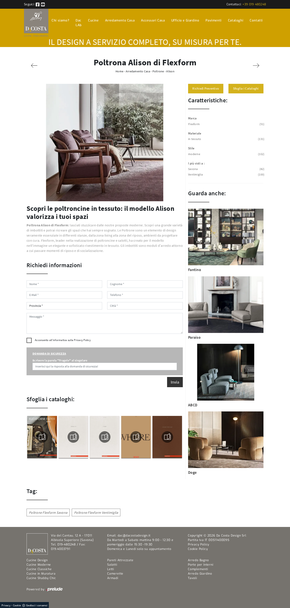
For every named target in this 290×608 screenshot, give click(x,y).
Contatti (256, 20)
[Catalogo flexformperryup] (73, 437)
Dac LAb (79, 22)
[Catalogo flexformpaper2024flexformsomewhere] (42, 437)
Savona (225, 169)
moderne (225, 154)
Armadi (112, 578)
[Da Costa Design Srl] (36, 23)
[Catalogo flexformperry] (104, 437)
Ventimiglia (225, 174)
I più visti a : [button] (196, 163)
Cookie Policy (198, 549)
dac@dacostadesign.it (134, 536)
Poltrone (158, 71)
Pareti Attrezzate (120, 560)
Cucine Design (37, 560)
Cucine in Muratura (41, 574)
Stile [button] (191, 148)
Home (119, 71)
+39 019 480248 (254, 4)
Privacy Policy (82, 340)
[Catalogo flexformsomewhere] (135, 437)
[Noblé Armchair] (255, 65)
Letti (110, 569)
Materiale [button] (194, 133)
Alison (170, 71)
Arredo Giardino (200, 574)
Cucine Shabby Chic (41, 578)
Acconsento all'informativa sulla (63, 340)
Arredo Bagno (198, 560)
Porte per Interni (200, 565)
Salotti (112, 565)
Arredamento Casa (120, 20)
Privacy (5, 605)
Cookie (17, 605)
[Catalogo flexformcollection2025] (167, 437)
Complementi (198, 569)
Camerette (115, 574)
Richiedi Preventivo (205, 88)
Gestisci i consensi (36, 605)
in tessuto (225, 139)
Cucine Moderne (39, 565)
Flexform (225, 124)
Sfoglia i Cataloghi (246, 88)
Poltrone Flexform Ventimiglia (96, 512)
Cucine (93, 20)
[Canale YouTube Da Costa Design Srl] (43, 4)
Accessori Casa (153, 20)
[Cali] (34, 65)
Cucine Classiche (39, 569)
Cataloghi (235, 20)
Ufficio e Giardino (185, 20)
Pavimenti (213, 20)
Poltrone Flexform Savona (48, 512)
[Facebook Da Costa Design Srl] (38, 4)
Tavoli (192, 578)
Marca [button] (192, 118)
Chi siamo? (60, 20)
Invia (175, 382)
